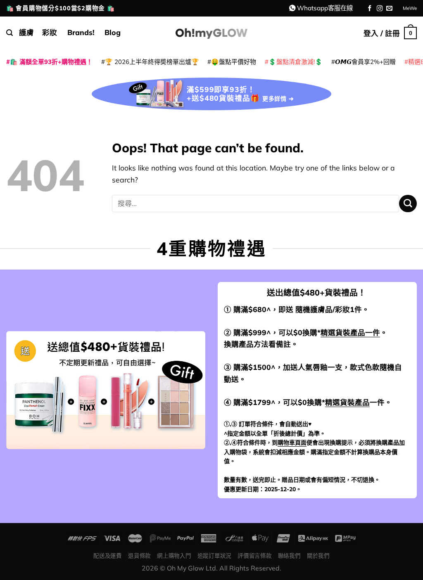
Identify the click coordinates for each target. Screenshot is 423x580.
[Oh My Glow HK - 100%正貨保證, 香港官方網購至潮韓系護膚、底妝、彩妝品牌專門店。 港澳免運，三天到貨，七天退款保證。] (211, 32)
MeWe (410, 8)
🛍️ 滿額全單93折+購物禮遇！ (51, 62)
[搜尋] (9, 33)
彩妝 (49, 32)
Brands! (81, 32)
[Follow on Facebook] (370, 8)
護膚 (26, 32)
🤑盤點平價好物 (233, 62)
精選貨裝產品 (347, 402)
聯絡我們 (289, 555)
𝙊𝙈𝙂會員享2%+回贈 (365, 62)
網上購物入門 (174, 555)
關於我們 (318, 555)
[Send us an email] (389, 8)
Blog (113, 32)
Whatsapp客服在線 (325, 8)
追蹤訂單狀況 (214, 555)
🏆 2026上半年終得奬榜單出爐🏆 (152, 62)
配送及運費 (107, 555)
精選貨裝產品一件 (350, 332)
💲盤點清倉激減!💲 (296, 62)
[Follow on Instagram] (380, 8)
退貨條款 (139, 555)
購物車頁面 (292, 442)
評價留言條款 (254, 555)
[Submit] (408, 204)
